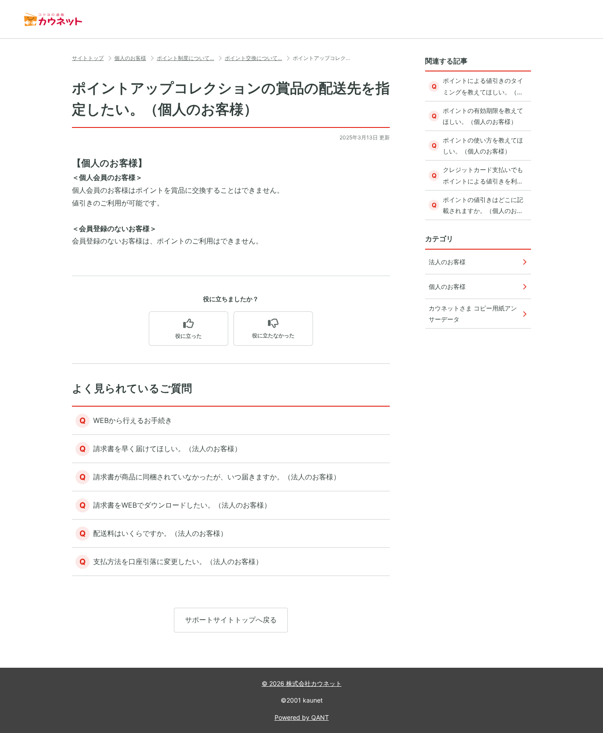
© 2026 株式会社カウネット (302, 683)
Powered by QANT (302, 717)
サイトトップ (88, 58)
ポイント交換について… (253, 58)
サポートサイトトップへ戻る (231, 619)
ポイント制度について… (185, 58)
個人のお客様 (130, 58)
